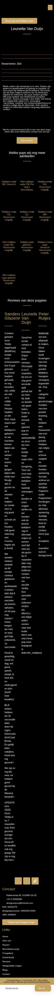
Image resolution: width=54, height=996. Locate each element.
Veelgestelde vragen (12, 966)
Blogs (5, 970)
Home (5, 936)
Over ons (6, 940)
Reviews (6, 961)
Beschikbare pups (10, 949)
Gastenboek (8, 957)
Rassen (6, 945)
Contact (6, 974)
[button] (50, 7)
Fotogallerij (7, 953)
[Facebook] (18, 881)
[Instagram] (26, 881)
